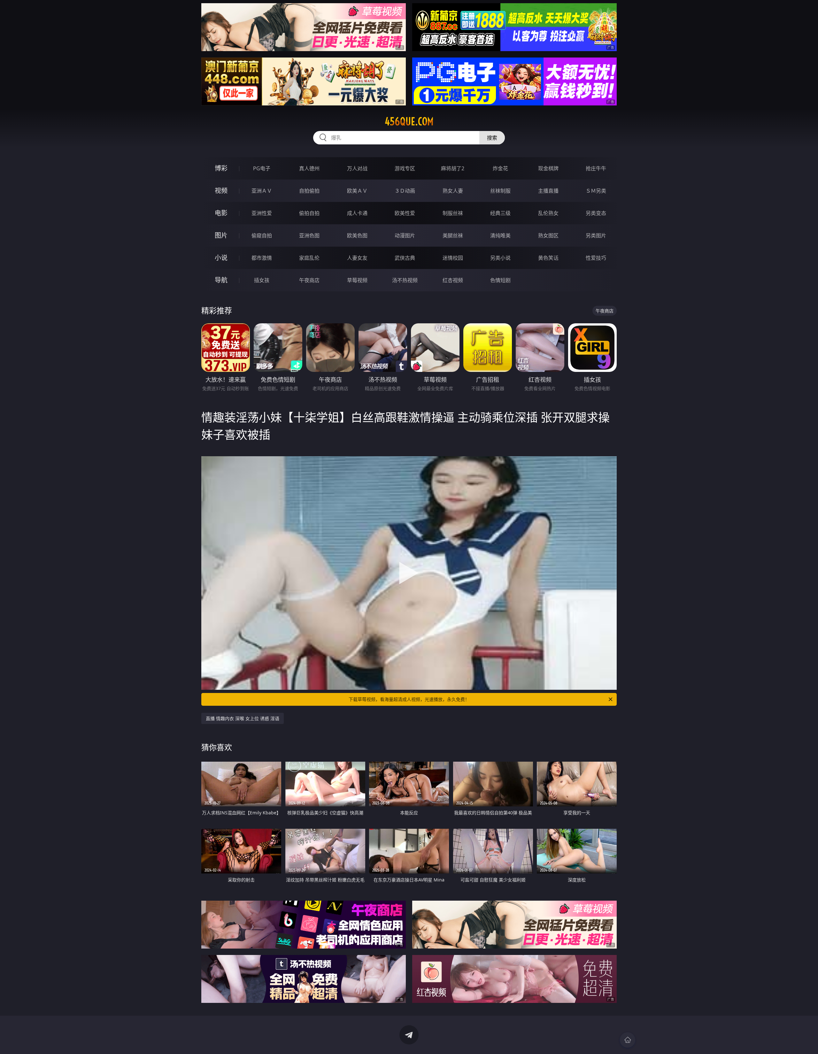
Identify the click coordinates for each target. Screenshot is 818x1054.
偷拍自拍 (309, 213)
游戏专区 (405, 168)
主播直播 (548, 190)
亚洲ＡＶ (261, 190)
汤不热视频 (405, 280)
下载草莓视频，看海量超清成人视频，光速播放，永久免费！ (409, 699)
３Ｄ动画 (405, 190)
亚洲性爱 (261, 213)
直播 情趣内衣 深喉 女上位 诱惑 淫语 (242, 718)
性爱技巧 (596, 257)
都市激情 (261, 257)
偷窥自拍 (261, 235)
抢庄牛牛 (596, 168)
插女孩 (261, 280)
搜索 (492, 137)
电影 (221, 213)
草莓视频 (357, 280)
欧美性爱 (405, 213)
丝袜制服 (500, 190)
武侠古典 (405, 257)
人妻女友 (357, 257)
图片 (221, 235)
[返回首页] (627, 1040)
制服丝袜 (453, 213)
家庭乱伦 (309, 257)
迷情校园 (453, 257)
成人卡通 (357, 213)
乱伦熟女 (548, 213)
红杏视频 (453, 280)
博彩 (221, 168)
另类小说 (500, 257)
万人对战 (357, 168)
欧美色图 (357, 235)
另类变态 (596, 213)
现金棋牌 (548, 168)
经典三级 (500, 213)
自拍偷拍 (309, 190)
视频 (221, 190)
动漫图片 (405, 235)
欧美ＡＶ (357, 190)
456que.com (409, 121)
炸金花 (500, 168)
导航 (221, 280)
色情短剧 (500, 280)
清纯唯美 (500, 235)
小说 (221, 257)
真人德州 (309, 168)
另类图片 (596, 235)
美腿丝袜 (453, 235)
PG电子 (261, 168)
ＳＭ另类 (596, 190)
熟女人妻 (453, 190)
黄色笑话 (548, 257)
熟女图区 (548, 235)
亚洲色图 (309, 235)
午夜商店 (309, 280)
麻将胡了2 (452, 168)
